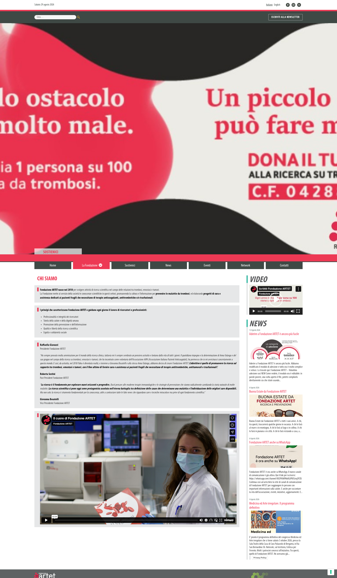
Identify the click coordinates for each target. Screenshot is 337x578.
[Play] (254, 311)
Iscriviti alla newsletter (285, 17)
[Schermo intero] (298, 311)
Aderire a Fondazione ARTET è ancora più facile (274, 334)
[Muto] (293, 311)
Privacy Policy (259, 557)
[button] (276, 300)
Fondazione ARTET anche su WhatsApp (269, 442)
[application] (276, 300)
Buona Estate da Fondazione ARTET (267, 391)
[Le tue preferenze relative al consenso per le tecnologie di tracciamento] (331, 572)
